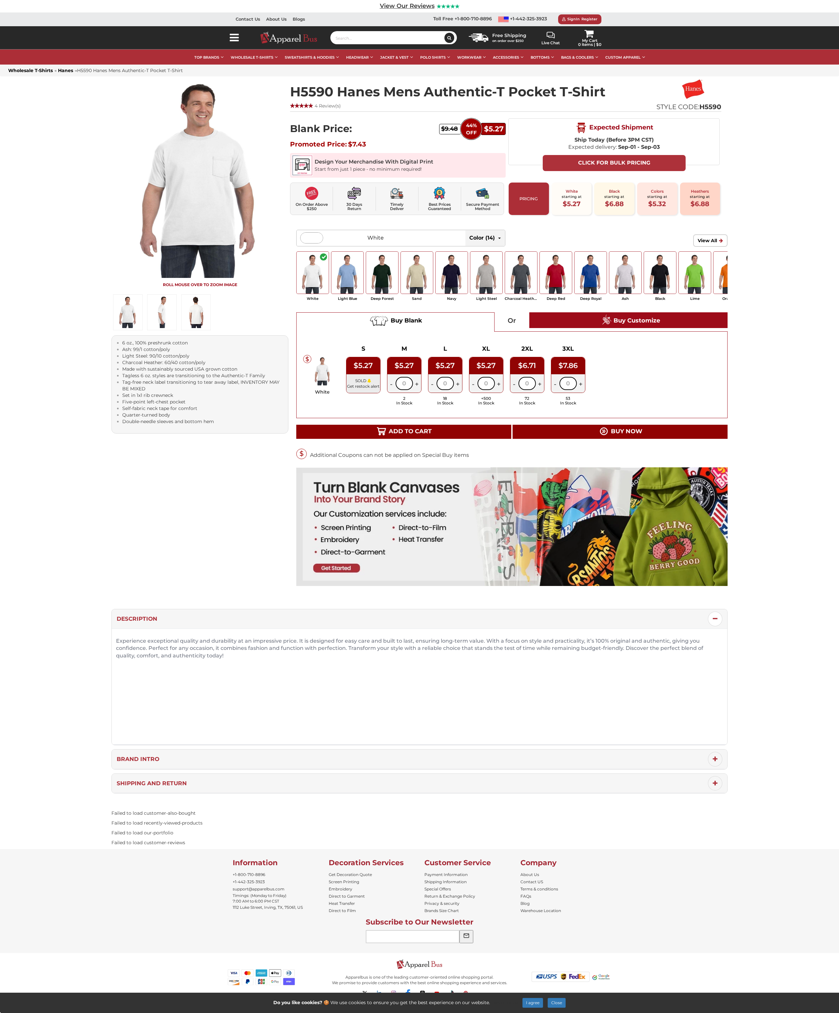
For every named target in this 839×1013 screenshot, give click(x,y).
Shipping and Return (152, 783)
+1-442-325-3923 (528, 19)
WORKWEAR (469, 57)
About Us (276, 19)
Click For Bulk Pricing (614, 163)
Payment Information (446, 874)
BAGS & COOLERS (577, 57)
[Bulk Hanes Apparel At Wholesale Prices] (693, 89)
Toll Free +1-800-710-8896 (462, 19)
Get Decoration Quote (350, 874)
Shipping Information (445, 881)
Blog (525, 903)
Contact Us (248, 19)
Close (556, 1002)
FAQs (525, 896)
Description (137, 618)
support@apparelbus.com (258, 888)
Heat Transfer (342, 903)
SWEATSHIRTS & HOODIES (310, 57)
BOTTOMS (540, 57)
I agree (532, 1002)
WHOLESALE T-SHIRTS (252, 57)
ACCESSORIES (506, 57)
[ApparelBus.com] (292, 38)
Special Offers (437, 888)
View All (707, 241)
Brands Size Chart (441, 910)
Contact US (531, 881)
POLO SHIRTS (433, 57)
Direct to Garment (347, 896)
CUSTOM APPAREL (623, 57)
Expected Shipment (620, 127)
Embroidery (340, 888)
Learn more (504, 1002)
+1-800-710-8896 (249, 874)
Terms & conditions (539, 888)
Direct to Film (342, 910)
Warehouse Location (540, 910)
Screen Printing (344, 881)
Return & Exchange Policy (449, 896)
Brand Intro (138, 759)
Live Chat (550, 42)
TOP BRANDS (206, 57)
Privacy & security (441, 903)
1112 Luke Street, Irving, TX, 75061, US (268, 907)
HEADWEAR (357, 57)
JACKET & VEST (394, 57)
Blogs (299, 19)
